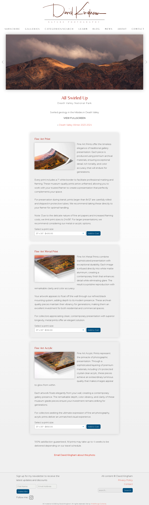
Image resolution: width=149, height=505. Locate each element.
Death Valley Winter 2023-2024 (75, 124)
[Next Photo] (145, 65)
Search (127, 490)
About (122, 29)
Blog (96, 29)
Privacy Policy (125, 480)
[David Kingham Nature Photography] (74, 21)
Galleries (32, 29)
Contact (138, 29)
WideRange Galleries (98, 504)
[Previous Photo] (3, 65)
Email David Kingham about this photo (74, 455)
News (109, 29)
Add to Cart (93, 233)
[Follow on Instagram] (31, 497)
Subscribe (12, 29)
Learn (83, 29)
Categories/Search (59, 29)
